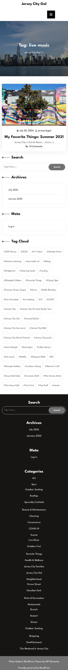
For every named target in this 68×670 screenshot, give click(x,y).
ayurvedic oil (33, 261)
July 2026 (13, 190)
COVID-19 (34, 529)
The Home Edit (12, 385)
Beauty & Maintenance (34, 510)
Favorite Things (34, 280)
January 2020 (15, 199)
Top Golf (44, 385)
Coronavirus (34, 522)
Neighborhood (34, 579)
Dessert (34, 616)
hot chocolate (12, 299)
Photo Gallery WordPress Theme (26, 662)
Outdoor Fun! (34, 546)
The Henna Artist (53, 376)
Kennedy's (28, 347)
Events (34, 535)
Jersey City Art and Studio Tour (36, 309)
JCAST (51, 299)
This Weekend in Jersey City (34, 649)
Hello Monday (49, 290)
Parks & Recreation (34, 598)
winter (57, 385)
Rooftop (34, 496)
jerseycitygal (44, 131)
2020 (25, 252)
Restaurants (34, 604)
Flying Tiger (52, 280)
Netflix (23, 357)
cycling (44, 271)
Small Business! (34, 642)
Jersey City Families (34, 567)
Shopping (34, 636)
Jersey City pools (43, 338)
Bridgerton (10, 271)
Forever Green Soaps (15, 290)
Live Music (34, 540)
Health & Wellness (34, 560)
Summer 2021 (32, 376)
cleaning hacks (28, 271)
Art (34, 478)
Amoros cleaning (13, 261)
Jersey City (10, 309)
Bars (34, 484)
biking (48, 261)
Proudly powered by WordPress (34, 668)
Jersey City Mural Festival (17, 338)
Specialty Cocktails (34, 502)
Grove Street (34, 584)
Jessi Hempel (11, 347)
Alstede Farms (55, 252)
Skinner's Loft (52, 366)
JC (41, 299)
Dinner (34, 622)
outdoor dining (33, 366)
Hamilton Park (34, 591)
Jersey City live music (15, 328)
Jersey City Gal (34, 4)
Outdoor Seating (34, 489)
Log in (11, 226)
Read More (32, 105)
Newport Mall (38, 357)
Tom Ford (29, 385)
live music (9, 357)
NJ (52, 357)
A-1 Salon (38, 252)
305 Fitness (10, 252)
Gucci (34, 290)
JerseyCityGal (32, 319)
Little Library (44, 347)
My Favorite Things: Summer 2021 (34, 137)
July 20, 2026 (26, 131)
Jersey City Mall (38, 328)
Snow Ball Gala (12, 376)
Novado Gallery (13, 366)
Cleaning (34, 516)
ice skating (29, 299)
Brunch (34, 609)
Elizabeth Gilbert (13, 280)
